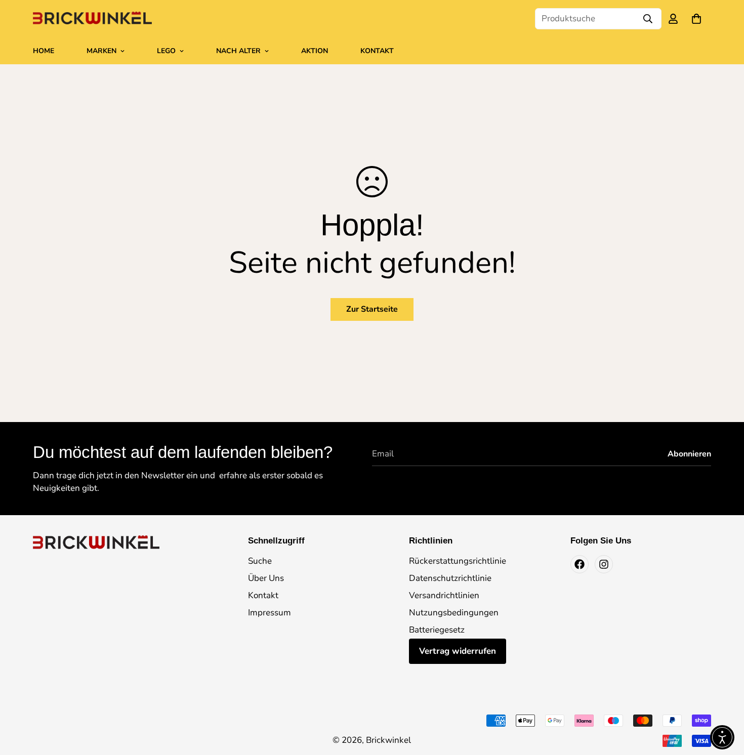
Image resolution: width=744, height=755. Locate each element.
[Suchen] (648, 19)
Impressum (269, 612)
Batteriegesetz (437, 630)
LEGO (166, 51)
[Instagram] (604, 564)
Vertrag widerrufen (457, 651)
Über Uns (266, 578)
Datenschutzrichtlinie (450, 578)
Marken (101, 51)
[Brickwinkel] (92, 19)
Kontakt (377, 51)
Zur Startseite (372, 309)
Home (43, 51)
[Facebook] (579, 564)
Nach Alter (238, 51)
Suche (260, 561)
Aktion (314, 51)
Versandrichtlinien (444, 595)
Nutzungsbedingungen (454, 612)
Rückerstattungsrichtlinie (457, 561)
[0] (696, 18)
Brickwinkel (388, 740)
